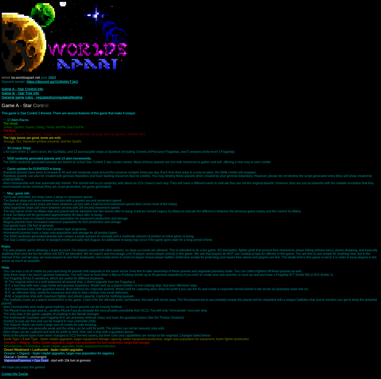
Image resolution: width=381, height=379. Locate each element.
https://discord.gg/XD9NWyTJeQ (52, 82)
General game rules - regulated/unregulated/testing (42, 97)
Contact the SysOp (15, 374)
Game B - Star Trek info (20, 93)
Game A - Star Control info (22, 89)
